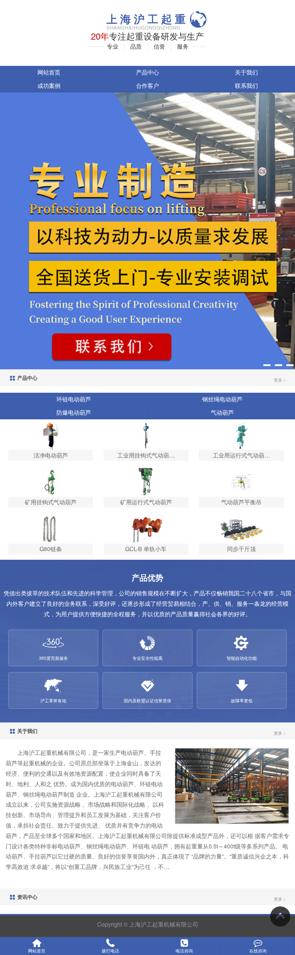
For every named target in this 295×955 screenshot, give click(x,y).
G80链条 (51, 549)
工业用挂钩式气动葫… (146, 455)
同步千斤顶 (241, 549)
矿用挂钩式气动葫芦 (51, 502)
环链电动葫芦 (73, 399)
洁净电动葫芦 (50, 455)
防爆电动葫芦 (73, 412)
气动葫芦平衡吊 (241, 502)
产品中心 (147, 72)
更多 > (280, 380)
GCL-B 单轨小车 (146, 549)
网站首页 (48, 72)
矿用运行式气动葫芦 (146, 502)
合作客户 (147, 85)
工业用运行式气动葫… (241, 455)
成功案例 (48, 85)
